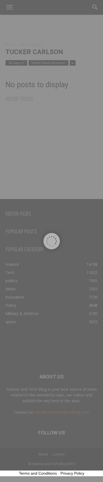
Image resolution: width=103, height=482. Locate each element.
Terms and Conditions (38, 473)
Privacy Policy (72, 473)
